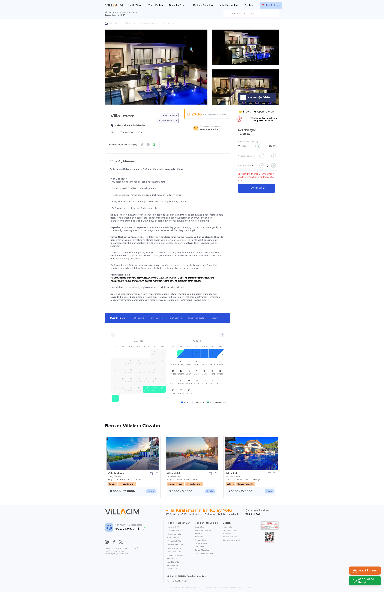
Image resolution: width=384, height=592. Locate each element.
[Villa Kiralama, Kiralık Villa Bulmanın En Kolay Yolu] (114, 5)
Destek (249, 5)
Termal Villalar (156, 5)
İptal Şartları (227, 533)
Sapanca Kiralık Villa (174, 569)
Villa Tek (232, 473)
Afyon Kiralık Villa (173, 562)
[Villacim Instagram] (107, 542)
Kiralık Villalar (135, 5)
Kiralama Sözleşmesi (230, 537)
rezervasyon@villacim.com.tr (117, 553)
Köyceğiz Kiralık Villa (175, 555)
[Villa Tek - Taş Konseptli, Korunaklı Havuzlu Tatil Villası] (251, 453)
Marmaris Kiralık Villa (175, 545)
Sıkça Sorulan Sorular (231, 530)
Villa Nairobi (116, 473)
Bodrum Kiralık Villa (175, 548)
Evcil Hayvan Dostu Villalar (204, 553)
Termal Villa (199, 533)
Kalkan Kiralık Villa (174, 534)
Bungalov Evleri (177, 5)
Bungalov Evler (200, 540)
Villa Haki (173, 473)
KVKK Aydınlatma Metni (231, 540)
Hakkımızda (227, 527)
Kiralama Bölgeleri (203, 5)
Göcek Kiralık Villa (174, 552)
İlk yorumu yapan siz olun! (258, 111)
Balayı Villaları (200, 527)
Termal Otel (199, 537)
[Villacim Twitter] (121, 542)
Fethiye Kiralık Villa (174, 541)
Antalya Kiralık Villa (173, 527)
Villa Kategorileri (229, 5)
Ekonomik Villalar (201, 543)
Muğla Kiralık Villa (173, 537)
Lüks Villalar (199, 547)
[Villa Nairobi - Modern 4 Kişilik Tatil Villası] (132, 453)
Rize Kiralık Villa (172, 565)
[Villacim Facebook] (114, 542)
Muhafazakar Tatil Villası (204, 530)
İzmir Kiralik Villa (172, 559)
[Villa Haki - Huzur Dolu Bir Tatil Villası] (192, 453)
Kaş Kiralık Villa (173, 530)
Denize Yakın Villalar (202, 550)
